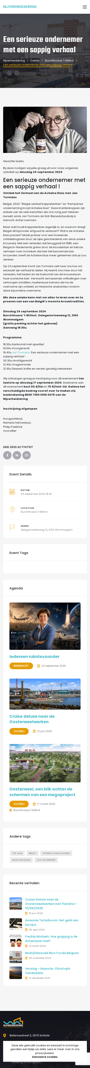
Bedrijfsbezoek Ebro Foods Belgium (52, 953)
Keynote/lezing (21, 860)
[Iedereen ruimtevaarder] (45, 626)
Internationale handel (56, 853)
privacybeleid (44, 1053)
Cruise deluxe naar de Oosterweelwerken (32, 719)
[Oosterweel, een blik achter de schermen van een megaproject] (45, 763)
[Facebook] (7, 455)
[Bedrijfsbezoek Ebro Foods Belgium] (15, 957)
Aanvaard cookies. (45, 1057)
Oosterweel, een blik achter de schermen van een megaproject (42, 792)
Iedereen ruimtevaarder (34, 656)
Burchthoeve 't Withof (34, 512)
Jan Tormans (21, 352)
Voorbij (19, 731)
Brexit (32, 853)
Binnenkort (21, 666)
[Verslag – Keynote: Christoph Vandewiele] (15, 973)
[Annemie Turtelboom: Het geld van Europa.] (15, 924)
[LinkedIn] (17, 455)
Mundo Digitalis (32, 1062)
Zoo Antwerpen (46, 860)
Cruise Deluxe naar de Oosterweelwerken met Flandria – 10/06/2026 (51, 903)
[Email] (26, 455)
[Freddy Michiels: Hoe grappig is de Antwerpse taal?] (15, 941)
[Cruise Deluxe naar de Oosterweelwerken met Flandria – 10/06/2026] (15, 903)
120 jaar (17, 853)
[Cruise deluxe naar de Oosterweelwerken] (45, 694)
